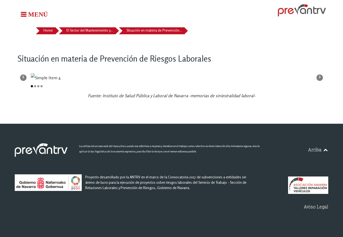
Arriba (315, 149)
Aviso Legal (316, 206)
